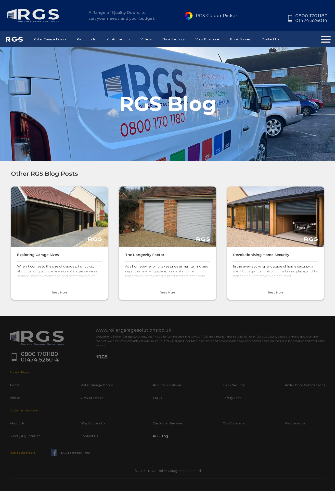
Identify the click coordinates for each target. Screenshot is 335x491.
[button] (49, 39)
